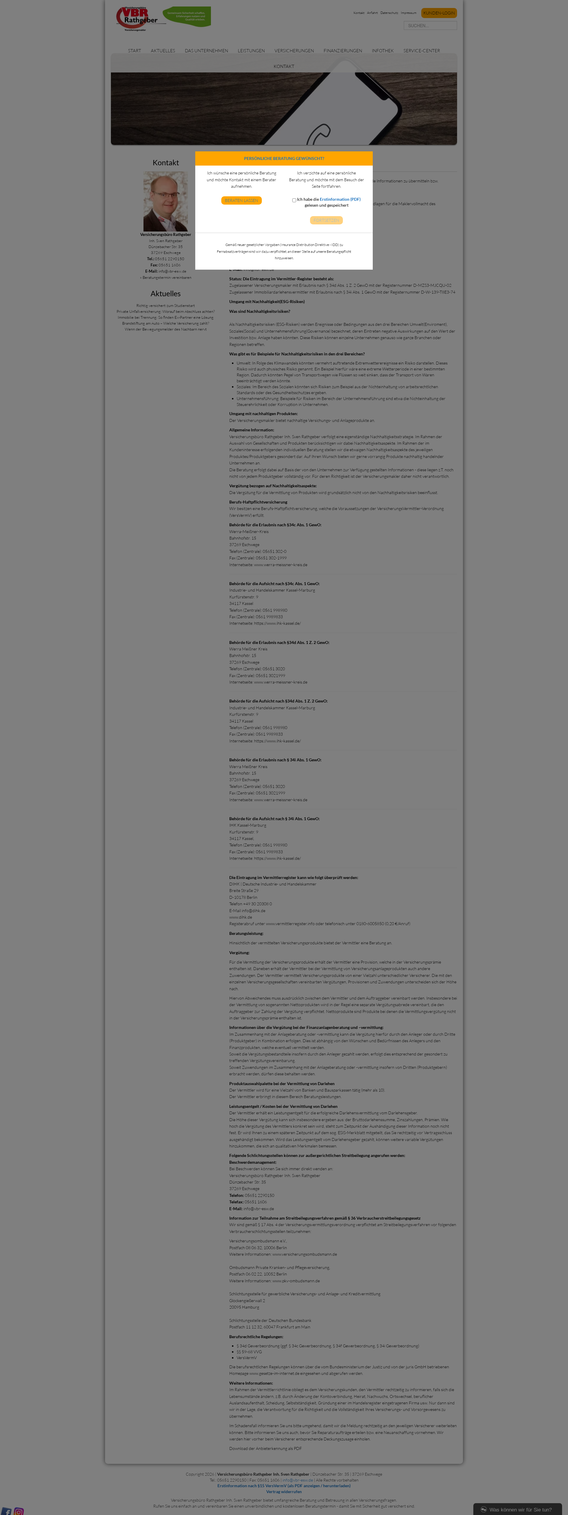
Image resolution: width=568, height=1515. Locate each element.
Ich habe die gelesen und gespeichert (328, 202)
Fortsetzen (326, 220)
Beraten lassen (241, 200)
